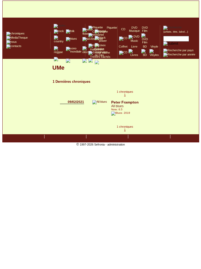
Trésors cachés (99, 56)
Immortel (95, 38)
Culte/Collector (98, 64)
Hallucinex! (96, 49)
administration (116, 144)
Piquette (110, 27)
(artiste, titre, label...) (175, 31)
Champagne (98, 31)
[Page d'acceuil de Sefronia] (101, 9)
